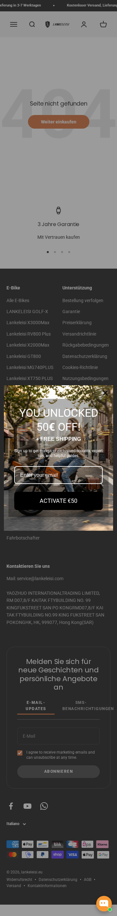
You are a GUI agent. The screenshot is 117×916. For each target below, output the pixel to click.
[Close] (105, 393)
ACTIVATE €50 (58, 500)
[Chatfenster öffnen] (104, 903)
